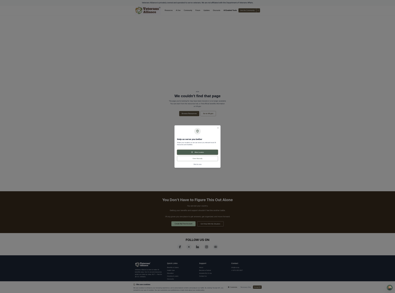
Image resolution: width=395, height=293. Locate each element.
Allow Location (199, 152)
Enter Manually (197, 158)
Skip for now (197, 164)
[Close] (218, 128)
